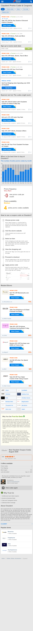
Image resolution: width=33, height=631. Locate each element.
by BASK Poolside (6, 318)
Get (29, 48)
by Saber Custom (6, 386)
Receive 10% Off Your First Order (12, 69)
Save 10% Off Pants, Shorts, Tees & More (15, 55)
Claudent (4, 524)
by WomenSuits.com (7, 301)
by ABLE (4, 369)
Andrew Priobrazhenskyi (13, 481)
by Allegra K (5, 352)
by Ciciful (4, 335)
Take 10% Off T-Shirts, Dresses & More (14, 131)
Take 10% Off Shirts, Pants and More (13, 36)
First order (25, 9)
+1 (30, 28)
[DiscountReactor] (17, 1)
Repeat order (5, 12)
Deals (18, 9)
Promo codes (10, 9)
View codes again (12, 488)
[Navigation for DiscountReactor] (2, 1)
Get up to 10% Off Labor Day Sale (12, 117)
